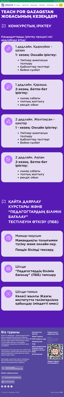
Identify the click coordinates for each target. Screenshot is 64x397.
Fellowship (42, 5)
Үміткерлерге (50, 5)
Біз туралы (17, 5)
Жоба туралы (37, 336)
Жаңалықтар (33, 5)
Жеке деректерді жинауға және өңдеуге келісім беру (39, 349)
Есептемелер (37, 354)
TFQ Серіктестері (39, 339)
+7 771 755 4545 (58, 1)
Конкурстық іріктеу (37, 333)
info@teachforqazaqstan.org (13, 377)
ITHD (61, 392)
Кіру (61, 5)
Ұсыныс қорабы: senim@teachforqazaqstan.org (14, 368)
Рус (5, 1)
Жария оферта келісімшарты (53, 362)
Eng (8, 1)
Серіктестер (25, 5)
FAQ (57, 5)
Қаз (2, 1)
